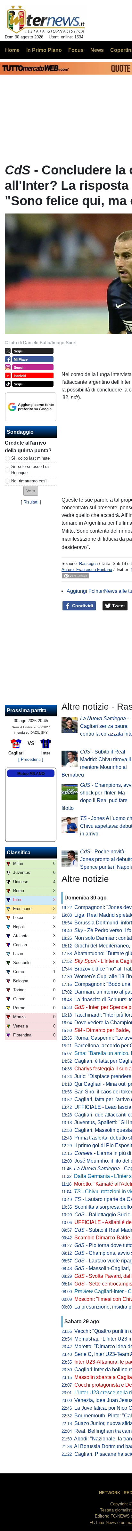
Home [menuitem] (12, 50)
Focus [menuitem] (76, 50)
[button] (30, 491)
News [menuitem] (97, 50)
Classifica (18, 852)
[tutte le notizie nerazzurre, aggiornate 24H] (46, 19)
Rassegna (88, 563)
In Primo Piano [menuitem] (44, 50)
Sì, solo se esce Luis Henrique (31, 469)
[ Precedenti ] (30, 759)
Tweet (118, 605)
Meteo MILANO (31, 773)
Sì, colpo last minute (30, 458)
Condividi (82, 605)
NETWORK (109, 1492)
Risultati (30, 502)
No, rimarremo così (29, 481)
